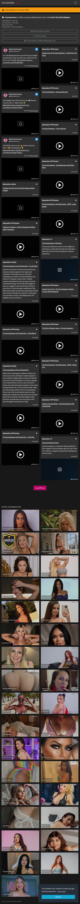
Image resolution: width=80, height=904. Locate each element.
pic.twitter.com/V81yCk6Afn (13, 107)
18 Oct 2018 (31, 155)
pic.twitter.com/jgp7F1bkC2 (12, 152)
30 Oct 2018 (31, 110)
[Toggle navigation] (75, 3)
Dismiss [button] (58, 897)
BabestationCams (15, 49)
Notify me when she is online (40, 31)
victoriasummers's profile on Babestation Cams (41, 41)
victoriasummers (10, 17)
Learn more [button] (61, 891)
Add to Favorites (41, 36)
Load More (40, 488)
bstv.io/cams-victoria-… (25, 60)
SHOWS (10, 3)
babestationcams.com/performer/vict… (16, 105)
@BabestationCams (14, 51)
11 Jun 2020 (31, 65)
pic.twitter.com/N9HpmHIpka (13, 62)
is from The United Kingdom (60, 17)
